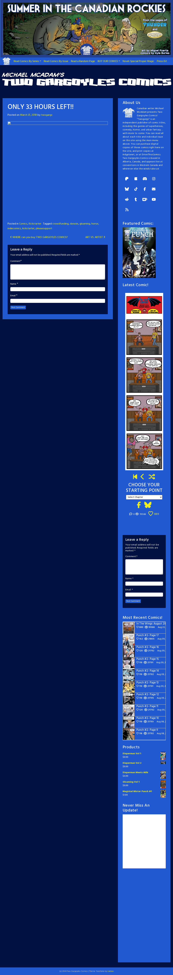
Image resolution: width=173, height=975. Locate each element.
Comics (23, 224)
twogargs (46, 115)
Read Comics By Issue (56, 61)
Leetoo (111, 971)
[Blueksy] (126, 189)
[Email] (153, 189)
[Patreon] (126, 179)
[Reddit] (126, 200)
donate (74, 224)
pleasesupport (44, 228)
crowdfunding (60, 224)
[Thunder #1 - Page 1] (135, 477)
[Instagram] (153, 179)
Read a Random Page (83, 61)
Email (13, 295)
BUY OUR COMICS (108, 61)
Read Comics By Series (26, 61)
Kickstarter (35, 224)
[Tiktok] (135, 189)
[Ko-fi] (144, 200)
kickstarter (28, 228)
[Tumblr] (135, 200)
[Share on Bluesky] (148, 505)
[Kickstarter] (135, 179)
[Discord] (144, 179)
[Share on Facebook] (139, 505)
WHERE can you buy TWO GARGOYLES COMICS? (40, 237)
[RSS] (126, 210)
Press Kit (162, 61)
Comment (15, 261)
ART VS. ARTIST (94, 237)
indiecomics (14, 228)
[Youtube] (153, 200)
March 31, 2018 (28, 115)
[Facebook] (144, 189)
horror (94, 224)
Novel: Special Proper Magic (138, 61)
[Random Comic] (152, 477)
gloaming (85, 224)
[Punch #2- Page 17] (143, 477)
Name (13, 284)
